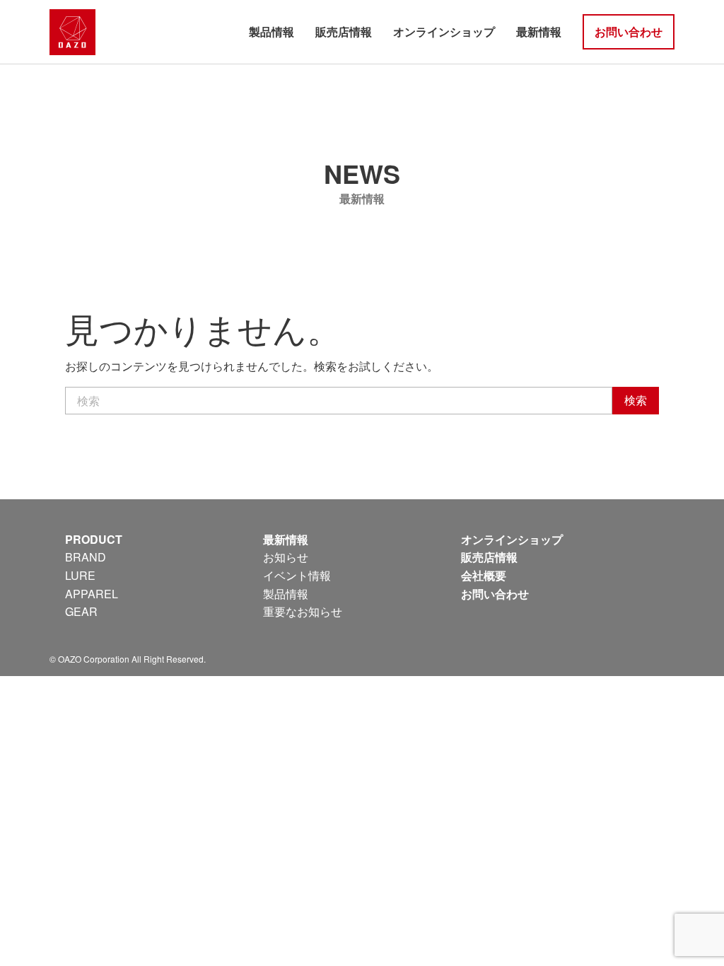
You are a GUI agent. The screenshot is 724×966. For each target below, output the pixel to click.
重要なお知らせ (302, 611)
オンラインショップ (444, 31)
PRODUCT (93, 539)
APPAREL (91, 594)
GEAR (81, 611)
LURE (80, 575)
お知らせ (285, 557)
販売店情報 (343, 31)
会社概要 (483, 575)
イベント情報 (297, 575)
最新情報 (538, 31)
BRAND (85, 557)
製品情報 (271, 31)
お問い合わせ (628, 31)
